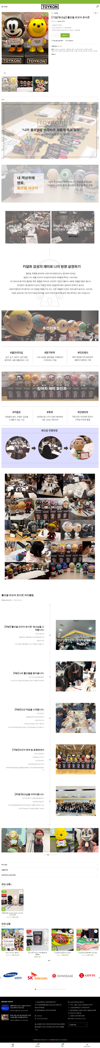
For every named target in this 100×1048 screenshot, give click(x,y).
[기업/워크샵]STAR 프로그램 (87, 953)
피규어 (90, 51)
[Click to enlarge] (5, 73)
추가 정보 (4, 865)
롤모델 (69, 49)
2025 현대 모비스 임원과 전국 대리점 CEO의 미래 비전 (20, 1007)
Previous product (94, 13)
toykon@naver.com (80, 1018)
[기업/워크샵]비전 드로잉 (62, 953)
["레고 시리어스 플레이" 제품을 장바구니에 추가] (3, 949)
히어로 (95, 51)
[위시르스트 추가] (21, 891)
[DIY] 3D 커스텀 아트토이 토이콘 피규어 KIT (12, 914)
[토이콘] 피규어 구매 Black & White (37, 953)
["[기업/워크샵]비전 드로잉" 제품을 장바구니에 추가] (53, 949)
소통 (75, 51)
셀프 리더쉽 (69, 51)
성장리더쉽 (61, 51)
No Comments (24, 1010)
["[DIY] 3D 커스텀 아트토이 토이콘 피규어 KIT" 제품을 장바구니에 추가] (3, 909)
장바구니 (65, 35)
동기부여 (63, 49)
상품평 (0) (4, 870)
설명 (2, 99)
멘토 (73, 49)
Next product (98, 13)
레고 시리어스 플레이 (12, 953)
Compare (70, 40)
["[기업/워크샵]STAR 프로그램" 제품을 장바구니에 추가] (78, 949)
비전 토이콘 (79, 49)
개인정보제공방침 (42, 1018)
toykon (57, 49)
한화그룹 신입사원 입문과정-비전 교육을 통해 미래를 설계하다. (20, 1016)
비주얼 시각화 (88, 49)
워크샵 (56, 13)
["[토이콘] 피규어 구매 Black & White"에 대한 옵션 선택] (28, 949)
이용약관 (39, 1016)
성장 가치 (54, 51)
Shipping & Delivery (8, 875)
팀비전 (85, 51)
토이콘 (80, 51)
